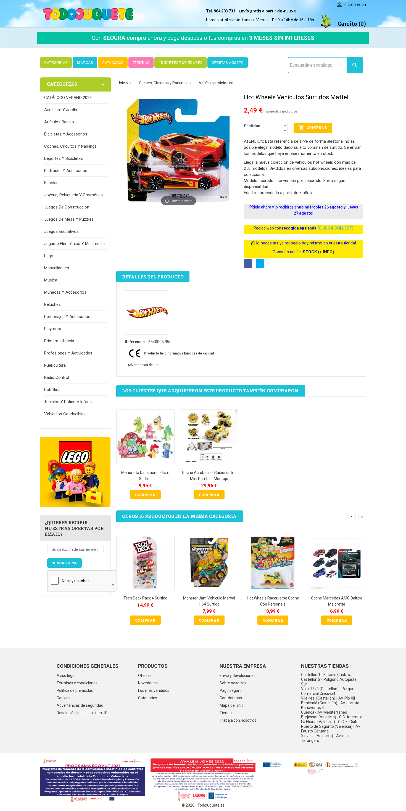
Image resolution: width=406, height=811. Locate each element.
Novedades (148, 683)
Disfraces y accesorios (65, 170)
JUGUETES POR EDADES (180, 62)
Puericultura (55, 365)
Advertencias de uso (143, 365)
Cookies (63, 698)
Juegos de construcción (66, 207)
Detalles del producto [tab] (153, 277)
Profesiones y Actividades (68, 353)
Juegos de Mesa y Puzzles (69, 219)
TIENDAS (141, 62)
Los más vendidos (153, 690)
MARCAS (85, 62)
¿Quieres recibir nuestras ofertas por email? (74, 528)
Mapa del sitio (232, 705)
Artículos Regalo (59, 121)
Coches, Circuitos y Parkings (70, 146)
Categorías (147, 698)
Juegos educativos (61, 231)
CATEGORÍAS (56, 62)
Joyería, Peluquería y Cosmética (73, 194)
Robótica (52, 389)
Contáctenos (231, 698)
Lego (48, 255)
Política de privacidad (75, 690)
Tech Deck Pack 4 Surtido (145, 598)
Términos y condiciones (77, 683)
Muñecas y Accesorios (65, 292)
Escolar (51, 182)
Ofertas (145, 675)
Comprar (313, 127)
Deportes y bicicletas (63, 158)
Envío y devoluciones (237, 675)
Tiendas (227, 713)
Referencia (135, 342)
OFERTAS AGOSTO (228, 62)
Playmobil (53, 328)
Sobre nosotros (233, 683)
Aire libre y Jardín (60, 109)
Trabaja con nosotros (238, 720)
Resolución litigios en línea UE (82, 713)
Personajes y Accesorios (67, 316)
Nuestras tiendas (325, 666)
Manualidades (56, 267)
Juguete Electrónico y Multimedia (74, 243)
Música (50, 280)
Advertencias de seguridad (80, 705)
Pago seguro (231, 690)
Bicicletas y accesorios (65, 134)
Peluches (52, 304)
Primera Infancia (59, 340)
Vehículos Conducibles (65, 413)
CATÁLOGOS (112, 62)
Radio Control (56, 377)
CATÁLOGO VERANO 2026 (68, 97)
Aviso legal (66, 675)
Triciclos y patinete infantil (68, 401)
